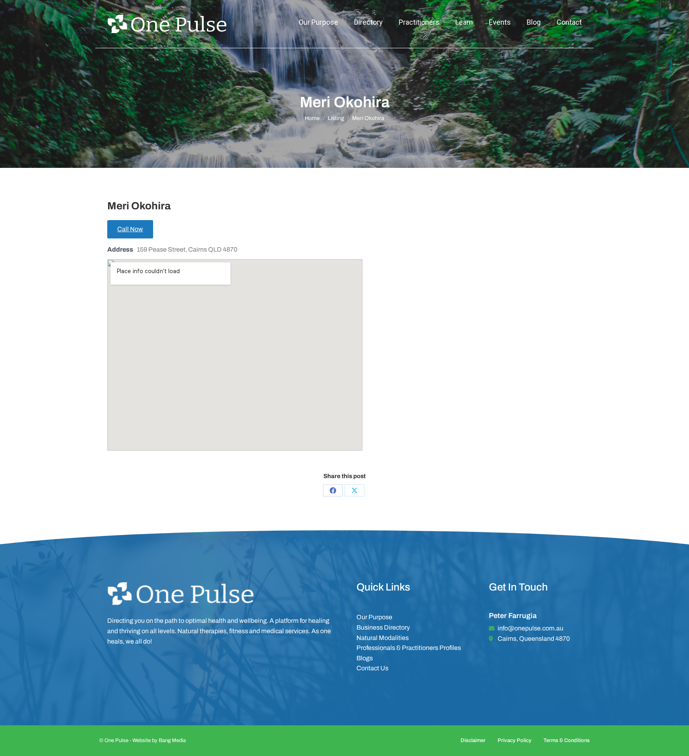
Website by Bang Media (159, 740)
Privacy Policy (515, 740)
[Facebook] (333, 490)
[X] (354, 490)
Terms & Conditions (566, 740)
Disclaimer (473, 740)
